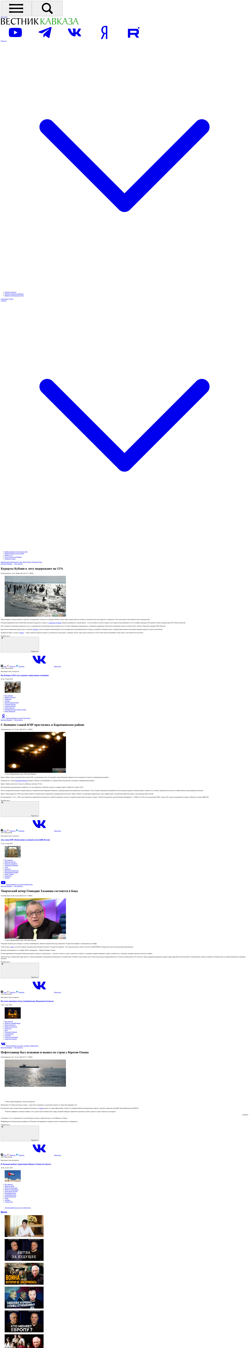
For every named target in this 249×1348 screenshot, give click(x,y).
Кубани (58, 623)
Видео (29, 562)
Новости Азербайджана (12, 1023)
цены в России (9, 708)
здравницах (52, 623)
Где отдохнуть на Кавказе (13, 557)
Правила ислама (10, 559)
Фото (25, 562)
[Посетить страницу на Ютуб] (15, 39)
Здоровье (35, 562)
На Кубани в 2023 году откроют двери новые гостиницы (25, 675)
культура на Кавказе (11, 1037)
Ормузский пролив (11, 1191)
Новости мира (9, 1186)
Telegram (21, 666)
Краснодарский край (11, 702)
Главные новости (10, 292)
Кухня (40, 562)
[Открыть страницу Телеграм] (45, 39)
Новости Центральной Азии (14, 295)
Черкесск (8, 869)
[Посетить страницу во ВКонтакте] (74, 39)
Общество (8, 699)
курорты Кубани (10, 706)
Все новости (18, 564)
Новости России (10, 697)
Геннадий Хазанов (11, 1032)
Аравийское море (10, 1195)
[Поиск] (47, 8)
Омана (41, 1108)
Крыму (21, 632)
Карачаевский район (11, 872)
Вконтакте (57, 666)
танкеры (7, 1200)
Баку (12, 947)
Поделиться (34, 651)
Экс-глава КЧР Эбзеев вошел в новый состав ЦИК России (25, 840)
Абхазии (35, 629)
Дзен (5, 666)
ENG (5, 17)
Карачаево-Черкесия (11, 865)
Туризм (7, 701)
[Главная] (40, 24)
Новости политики (11, 863)
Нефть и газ (8, 555)
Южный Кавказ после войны (14, 553)
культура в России (11, 1039)
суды (6, 867)
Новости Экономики (11, 1189)
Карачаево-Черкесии (22, 780)
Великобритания (10, 1193)
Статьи (11, 299)
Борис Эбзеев (9, 874)
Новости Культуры (11, 1027)
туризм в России (10, 704)
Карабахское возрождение (9, 562)
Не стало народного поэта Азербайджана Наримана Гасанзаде (27, 1001)
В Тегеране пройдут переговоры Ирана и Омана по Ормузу (26, 1164)
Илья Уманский (10, 711)
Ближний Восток (10, 1196)
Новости (12, 666)
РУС (2, 17)
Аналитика (4, 299)
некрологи (8, 876)
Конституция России (12, 870)
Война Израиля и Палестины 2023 (16, 552)
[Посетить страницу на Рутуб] (133, 39)
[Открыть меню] (16, 8)
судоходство (9, 1202)
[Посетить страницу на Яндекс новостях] (104, 39)
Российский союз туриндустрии (15, 709)
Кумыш (7, 877)
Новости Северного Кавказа (14, 294)
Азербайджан (9, 1034)
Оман (6, 1198)
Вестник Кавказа (6, 564)
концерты (8, 1035)
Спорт (20, 562)
